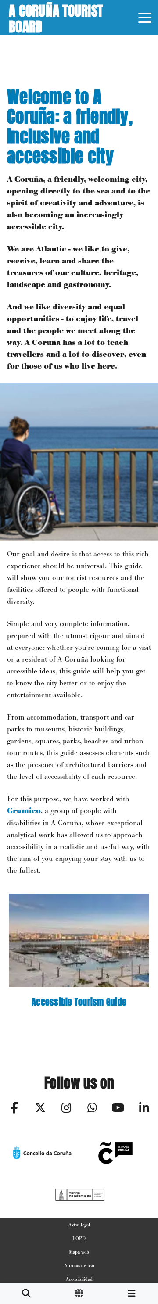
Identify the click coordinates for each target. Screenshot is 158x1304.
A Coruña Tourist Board (56, 17)
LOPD (79, 1238)
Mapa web (79, 1252)
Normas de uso (79, 1265)
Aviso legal (79, 1225)
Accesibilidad (79, 1279)
